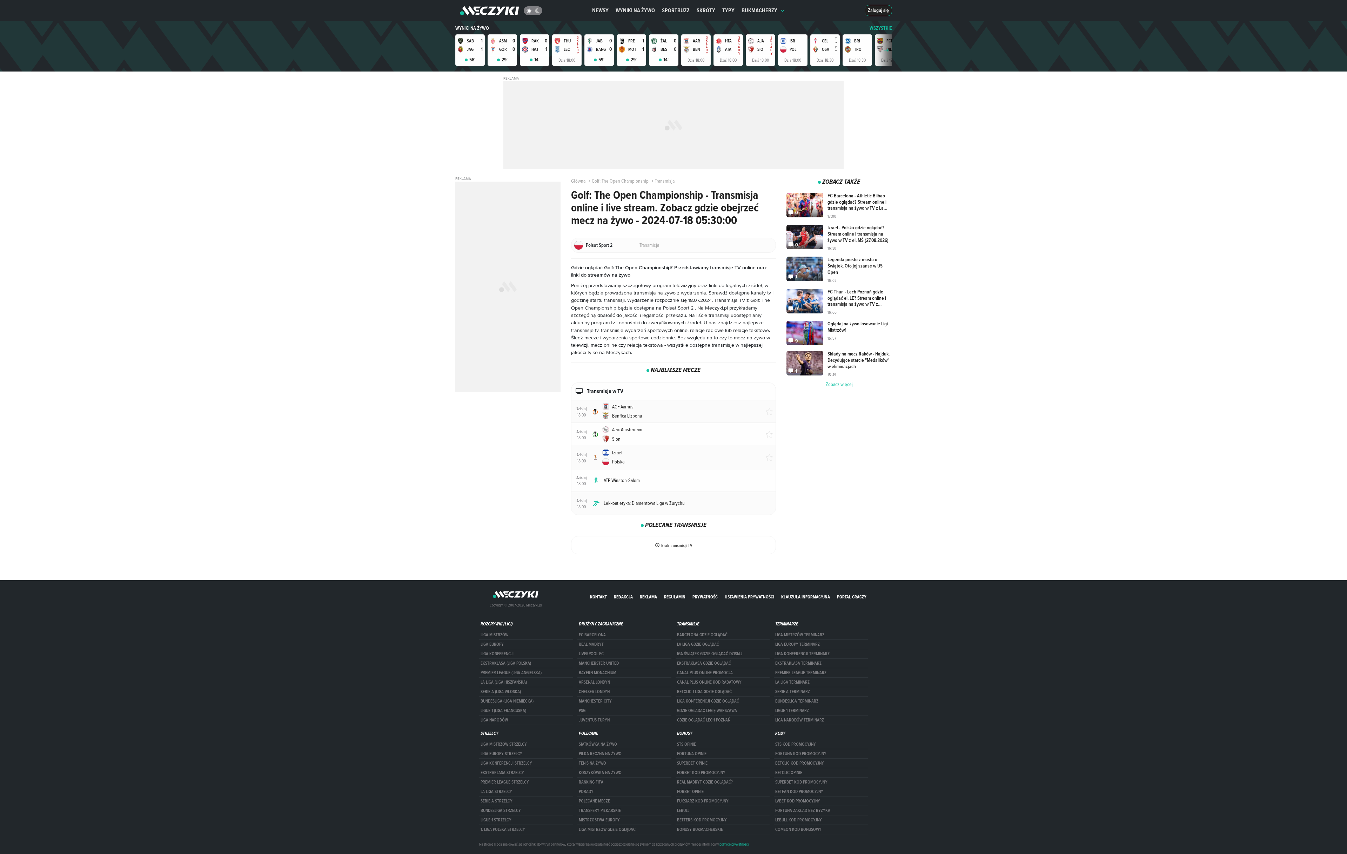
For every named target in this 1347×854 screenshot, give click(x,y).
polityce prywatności (734, 844)
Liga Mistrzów (494, 635)
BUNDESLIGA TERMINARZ (796, 701)
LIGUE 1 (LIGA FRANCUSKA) (503, 710)
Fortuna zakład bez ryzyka (802, 810)
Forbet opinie (690, 791)
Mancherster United (599, 663)
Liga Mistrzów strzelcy (504, 744)
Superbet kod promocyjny (801, 782)
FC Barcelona (592, 635)
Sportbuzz (676, 10)
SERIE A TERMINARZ (792, 691)
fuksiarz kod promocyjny (703, 801)
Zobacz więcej (839, 384)
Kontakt (598, 597)
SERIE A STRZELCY (496, 801)
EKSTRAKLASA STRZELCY (502, 772)
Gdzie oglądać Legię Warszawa (707, 710)
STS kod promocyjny (795, 744)
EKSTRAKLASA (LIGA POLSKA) (506, 663)
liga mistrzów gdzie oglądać (607, 829)
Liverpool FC (591, 654)
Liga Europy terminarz (797, 644)
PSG (582, 710)
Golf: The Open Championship (620, 180)
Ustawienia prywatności (749, 597)
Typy (728, 10)
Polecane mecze (594, 801)
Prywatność (705, 597)
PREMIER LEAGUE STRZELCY (505, 782)
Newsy (600, 10)
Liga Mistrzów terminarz (799, 635)
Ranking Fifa (591, 782)
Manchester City (595, 701)
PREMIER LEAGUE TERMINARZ (800, 673)
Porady (586, 791)
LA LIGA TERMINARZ (792, 682)
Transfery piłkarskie (600, 810)
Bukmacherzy (759, 10)
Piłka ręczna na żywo (600, 754)
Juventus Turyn (594, 720)
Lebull (683, 810)
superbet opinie (692, 763)
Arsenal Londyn (594, 682)
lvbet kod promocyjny (797, 801)
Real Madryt (591, 644)
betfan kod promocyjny (799, 791)
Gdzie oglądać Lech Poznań (703, 720)
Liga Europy (492, 644)
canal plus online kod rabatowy (709, 682)
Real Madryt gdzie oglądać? (705, 782)
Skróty (706, 10)
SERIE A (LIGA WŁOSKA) (501, 691)
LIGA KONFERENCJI (497, 654)
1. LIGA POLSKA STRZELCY (503, 829)
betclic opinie (788, 772)
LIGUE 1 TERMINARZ (792, 710)
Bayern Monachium (597, 673)
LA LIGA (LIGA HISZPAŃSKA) (504, 682)
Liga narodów (494, 720)
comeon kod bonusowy (798, 829)
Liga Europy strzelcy (501, 754)
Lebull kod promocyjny (798, 820)
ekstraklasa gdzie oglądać (704, 663)
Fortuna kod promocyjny (800, 754)
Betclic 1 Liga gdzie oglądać (704, 691)
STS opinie (686, 744)
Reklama (648, 597)
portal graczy (851, 597)
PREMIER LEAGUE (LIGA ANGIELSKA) (511, 673)
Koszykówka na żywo (600, 772)
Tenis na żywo (592, 763)
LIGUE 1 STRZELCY (496, 820)
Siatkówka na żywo (598, 744)
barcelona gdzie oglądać (702, 635)
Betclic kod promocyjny (799, 763)
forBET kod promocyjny (701, 772)
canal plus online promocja (705, 673)
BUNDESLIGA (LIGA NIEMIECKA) (507, 701)
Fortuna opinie (691, 754)
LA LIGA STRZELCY (496, 791)
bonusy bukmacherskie (700, 829)
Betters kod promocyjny (702, 820)
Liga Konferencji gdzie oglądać (708, 701)
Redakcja (623, 597)
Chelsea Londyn (594, 691)
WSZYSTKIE (881, 28)
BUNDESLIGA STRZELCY (501, 810)
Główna (578, 180)
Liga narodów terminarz (799, 720)
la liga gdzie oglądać (698, 644)
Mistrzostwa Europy (599, 820)
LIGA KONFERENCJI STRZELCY (506, 763)
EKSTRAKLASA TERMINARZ (798, 663)
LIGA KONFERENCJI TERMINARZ (802, 654)
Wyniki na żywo (635, 10)
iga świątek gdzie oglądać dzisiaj (709, 654)
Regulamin (674, 597)
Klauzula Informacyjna (805, 597)
